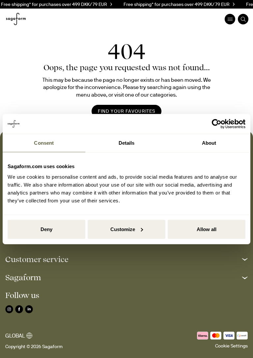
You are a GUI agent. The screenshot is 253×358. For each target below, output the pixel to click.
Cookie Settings (231, 345)
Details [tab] (127, 143)
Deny (46, 229)
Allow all (206, 229)
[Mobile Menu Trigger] (230, 19)
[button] (126, 259)
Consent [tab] (44, 143)
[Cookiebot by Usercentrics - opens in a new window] (216, 124)
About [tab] (209, 143)
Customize (122, 229)
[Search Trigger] (243, 19)
